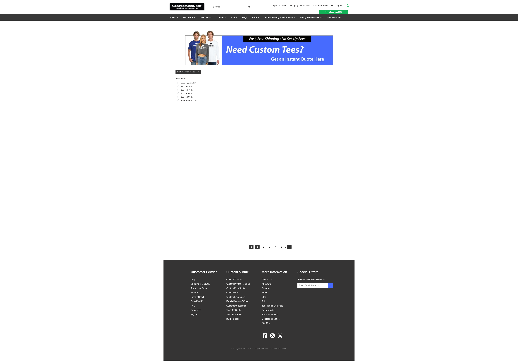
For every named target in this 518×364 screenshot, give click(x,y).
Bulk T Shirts (232, 319)
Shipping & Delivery (200, 284)
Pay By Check (197, 297)
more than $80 (189, 100)
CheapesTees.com (260, 348)
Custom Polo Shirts (235, 288)
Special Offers (279, 5)
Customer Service (321, 5)
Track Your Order (199, 288)
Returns (194, 292)
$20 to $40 (187, 90)
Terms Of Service (270, 314)
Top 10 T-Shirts (233, 310)
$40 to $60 (187, 93)
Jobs (264, 301)
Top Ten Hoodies (234, 314)
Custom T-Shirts (234, 279)
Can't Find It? (197, 301)
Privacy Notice (269, 310)
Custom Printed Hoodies (238, 284)
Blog (264, 297)
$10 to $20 (187, 86)
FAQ (193, 306)
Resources (196, 310)
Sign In (339, 5)
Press (264, 292)
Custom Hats (232, 292)
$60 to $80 (187, 97)
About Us (266, 284)
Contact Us (267, 279)
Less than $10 (188, 83)
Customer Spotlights (236, 306)
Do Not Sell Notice (271, 319)
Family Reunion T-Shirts (238, 301)
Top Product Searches (272, 306)
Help (193, 279)
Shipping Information (300, 5)
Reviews (266, 288)
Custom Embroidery (235, 297)
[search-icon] (249, 7)
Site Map (266, 323)
